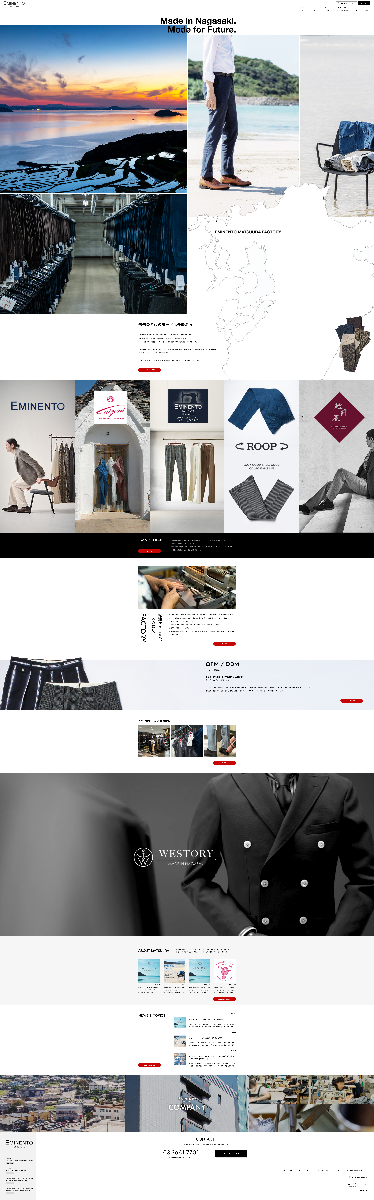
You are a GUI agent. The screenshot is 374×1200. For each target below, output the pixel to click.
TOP (284, 1170)
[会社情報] (354, 1184)
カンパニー (341, 1170)
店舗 (327, 1170)
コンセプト (291, 1170)
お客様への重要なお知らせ (354, 1170)
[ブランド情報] (349, 1184)
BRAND (149, 551)
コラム (333, 1170)
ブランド (299, 1170)
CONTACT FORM (231, 1153)
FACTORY (225, 643)
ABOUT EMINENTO (150, 370)
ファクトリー (309, 1170)
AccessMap (10, 1163)
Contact (364, 3)
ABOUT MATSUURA (224, 999)
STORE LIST (224, 762)
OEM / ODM (351, 700)
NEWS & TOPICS (149, 1065)
